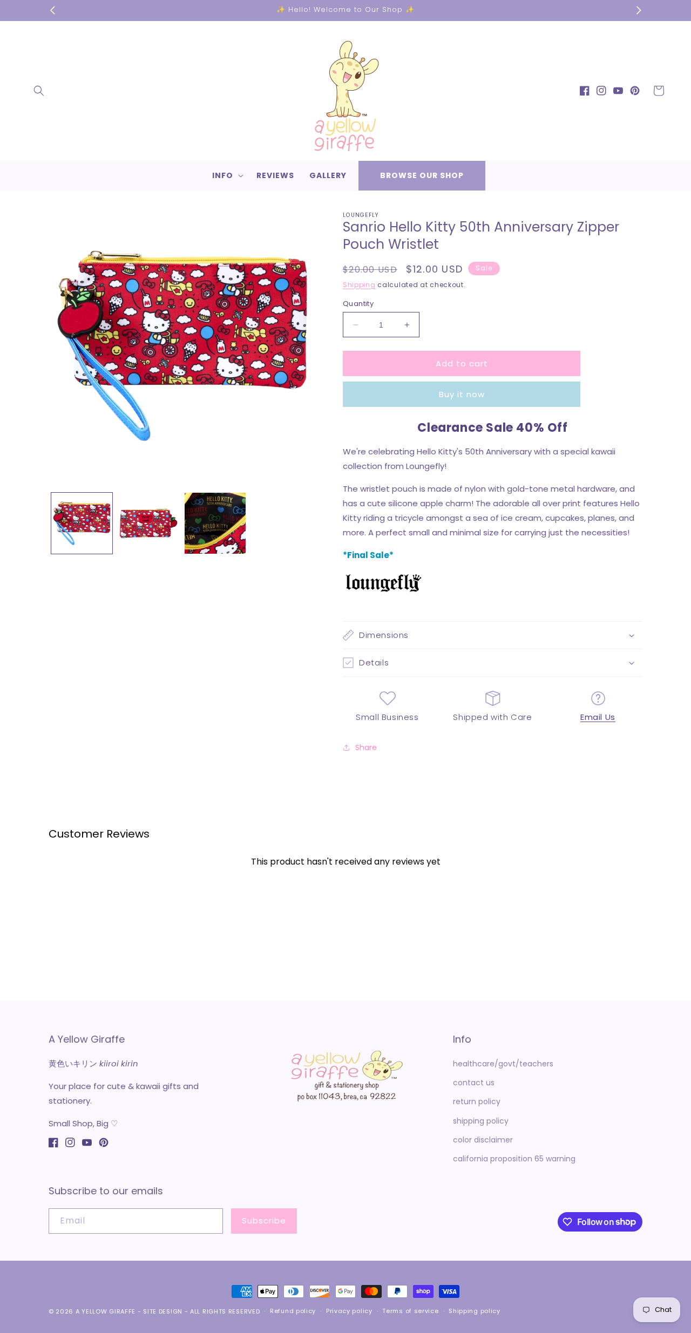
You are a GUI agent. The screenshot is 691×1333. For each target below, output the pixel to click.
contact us (473, 1082)
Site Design (162, 1311)
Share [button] (366, 747)
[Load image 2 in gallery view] (148, 523)
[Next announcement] (639, 10)
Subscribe (264, 1220)
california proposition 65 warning (514, 1158)
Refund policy (293, 1311)
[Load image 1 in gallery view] (81, 523)
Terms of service (410, 1311)
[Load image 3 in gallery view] (215, 523)
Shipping (359, 284)
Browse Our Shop (422, 175)
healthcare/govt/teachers (503, 1063)
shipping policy (481, 1121)
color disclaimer (483, 1139)
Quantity (358, 303)
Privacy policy (349, 1311)
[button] (39, 91)
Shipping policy (474, 1311)
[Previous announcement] (52, 10)
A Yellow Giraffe (106, 1311)
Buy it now (462, 394)
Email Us (597, 717)
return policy (476, 1101)
